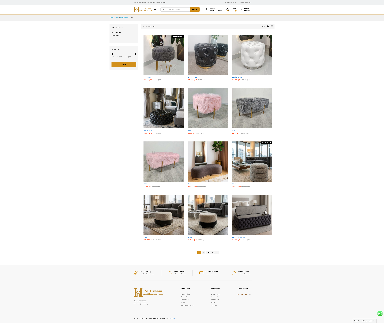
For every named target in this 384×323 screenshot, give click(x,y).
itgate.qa (172, 318)
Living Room (215, 294)
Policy (183, 302)
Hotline (212, 8)
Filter (124, 64)
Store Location (245, 2)
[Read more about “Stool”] (247, 180)
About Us (184, 297)
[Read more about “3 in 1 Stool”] (158, 73)
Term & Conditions (187, 305)
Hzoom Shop (185, 294)
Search (194, 9)
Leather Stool (192, 77)
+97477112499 (143, 301)
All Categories (116, 32)
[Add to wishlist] (168, 73)
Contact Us (185, 299)
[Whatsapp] (250, 295)
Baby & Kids (215, 299)
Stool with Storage (238, 237)
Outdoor (214, 305)
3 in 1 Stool (147, 77)
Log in (246, 8)
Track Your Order (230, 2)
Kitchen (213, 302)
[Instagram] (238, 295)
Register (247, 10)
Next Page (212, 253)
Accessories (115, 35)
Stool (190, 130)
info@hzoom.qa (143, 304)
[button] (203, 73)
